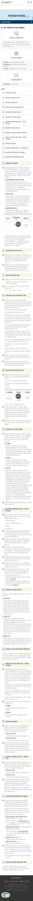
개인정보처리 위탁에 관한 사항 (13, 112)
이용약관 (6, 881)
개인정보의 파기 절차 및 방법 (12, 117)
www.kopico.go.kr (23, 831)
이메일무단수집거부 (24, 881)
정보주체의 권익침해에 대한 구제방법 (15, 152)
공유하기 (31, 22)
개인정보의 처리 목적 (10, 93)
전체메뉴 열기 (31, 2)
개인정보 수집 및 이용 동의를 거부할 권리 (16, 132)
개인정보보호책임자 (10, 143)
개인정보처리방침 (5, 22)
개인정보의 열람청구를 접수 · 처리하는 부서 (16, 148)
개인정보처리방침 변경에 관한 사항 (14, 157)
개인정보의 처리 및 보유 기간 (12, 98)
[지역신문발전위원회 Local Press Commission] (6, 2)
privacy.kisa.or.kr (23, 821)
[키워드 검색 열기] (28, 2)
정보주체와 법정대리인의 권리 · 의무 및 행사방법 (15, 122)
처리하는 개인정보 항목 (11, 102)
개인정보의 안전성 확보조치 (12, 128)
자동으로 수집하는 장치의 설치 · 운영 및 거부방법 (15, 138)
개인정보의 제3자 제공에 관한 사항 (14, 107)
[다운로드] (13, 579)
